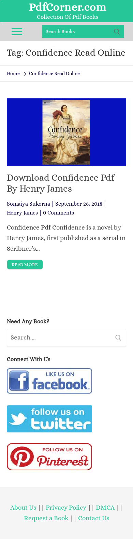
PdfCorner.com (67, 6)
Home (13, 73)
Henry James (22, 212)
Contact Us (93, 518)
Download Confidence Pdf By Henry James (60, 183)
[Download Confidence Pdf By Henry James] (66, 132)
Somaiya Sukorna (28, 204)
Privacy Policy (66, 507)
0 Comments (58, 212)
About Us (23, 507)
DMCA (105, 507)
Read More (25, 264)
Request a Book (47, 518)
